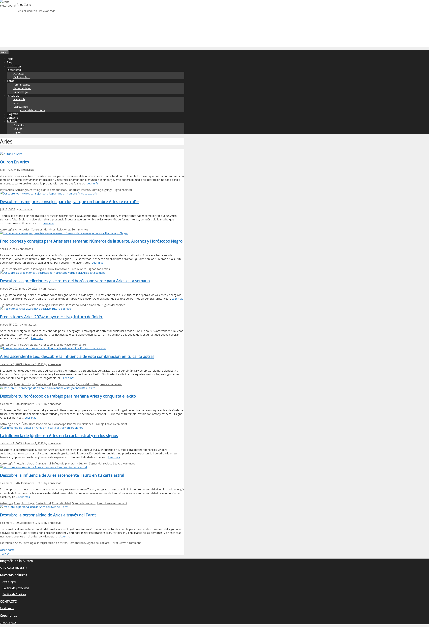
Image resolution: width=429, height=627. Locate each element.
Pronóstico (79, 344)
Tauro (101, 503)
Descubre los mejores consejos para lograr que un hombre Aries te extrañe (69, 201)
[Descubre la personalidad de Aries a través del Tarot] (34, 507)
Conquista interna (79, 190)
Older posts (7, 550)
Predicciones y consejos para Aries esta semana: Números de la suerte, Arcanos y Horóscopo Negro (91, 241)
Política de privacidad (16, 588)
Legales (17, 132)
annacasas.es (8, 622)
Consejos (37, 229)
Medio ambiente (90, 305)
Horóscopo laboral (64, 424)
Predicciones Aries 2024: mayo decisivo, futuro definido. (51, 316)
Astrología (18, 73)
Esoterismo (14, 70)
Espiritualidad (20, 106)
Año (12, 344)
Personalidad (66, 384)
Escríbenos (7, 608)
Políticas (12, 121)
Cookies (17, 128)
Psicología (13, 95)
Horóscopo (14, 66)
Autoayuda (19, 99)
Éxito (24, 424)
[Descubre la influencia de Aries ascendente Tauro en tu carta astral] (43, 467)
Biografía (12, 114)
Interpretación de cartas (52, 543)
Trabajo (99, 424)
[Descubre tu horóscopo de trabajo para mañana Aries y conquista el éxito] (47, 388)
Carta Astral (43, 384)
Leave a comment (111, 384)
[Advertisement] (296, 23)
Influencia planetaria (65, 463)
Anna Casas (24, 4)
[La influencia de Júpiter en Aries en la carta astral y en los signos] (41, 427)
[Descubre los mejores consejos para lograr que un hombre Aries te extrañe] (49, 193)
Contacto (12, 118)
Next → (9, 553)
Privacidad (18, 125)
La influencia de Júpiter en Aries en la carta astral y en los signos (59, 435)
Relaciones (63, 229)
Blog (10, 62)
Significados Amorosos (14, 305)
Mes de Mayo (62, 344)
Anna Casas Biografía (13, 567)
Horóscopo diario (40, 424)
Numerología (20, 92)
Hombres (50, 229)
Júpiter (83, 463)
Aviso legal (9, 582)
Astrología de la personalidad (47, 190)
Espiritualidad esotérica (32, 110)
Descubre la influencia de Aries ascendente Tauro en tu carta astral (62, 475)
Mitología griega (101, 190)
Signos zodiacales (99, 269)
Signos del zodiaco (113, 305)
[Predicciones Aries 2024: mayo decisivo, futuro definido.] (36, 308)
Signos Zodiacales (11, 269)
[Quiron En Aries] (11, 154)
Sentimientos (80, 229)
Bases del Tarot (22, 88)
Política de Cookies (14, 594)
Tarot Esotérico (21, 84)
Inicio (10, 59)
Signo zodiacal (123, 190)
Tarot (10, 81)
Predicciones (78, 269)
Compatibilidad (61, 503)
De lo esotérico (21, 77)
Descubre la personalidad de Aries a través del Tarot (48, 515)
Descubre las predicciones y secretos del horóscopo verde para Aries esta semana (75, 280)
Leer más (92, 183)
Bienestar (57, 305)
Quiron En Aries (14, 162)
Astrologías (7, 229)
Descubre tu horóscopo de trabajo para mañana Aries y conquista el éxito (68, 396)
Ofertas (5, 344)
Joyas (3, 190)
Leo (54, 384)
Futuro (49, 269)
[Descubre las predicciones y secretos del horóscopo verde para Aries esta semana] (52, 273)
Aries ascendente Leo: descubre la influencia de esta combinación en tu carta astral (77, 356)
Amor (16, 103)
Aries (10, 190)
